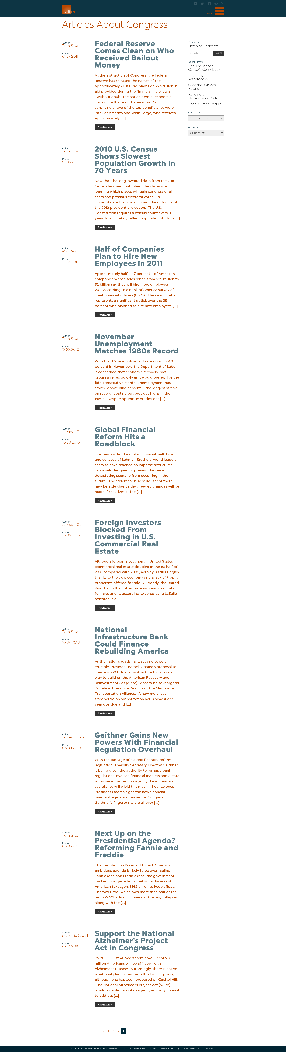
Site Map (209, 1049)
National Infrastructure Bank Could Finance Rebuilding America (132, 641)
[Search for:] (200, 53)
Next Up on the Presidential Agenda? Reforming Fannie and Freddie (136, 844)
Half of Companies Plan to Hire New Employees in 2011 (129, 257)
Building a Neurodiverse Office (204, 96)
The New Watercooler (198, 77)
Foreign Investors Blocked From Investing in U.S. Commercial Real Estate (128, 537)
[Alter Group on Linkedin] (195, 4)
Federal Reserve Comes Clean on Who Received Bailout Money (134, 55)
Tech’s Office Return (205, 104)
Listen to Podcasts (203, 46)
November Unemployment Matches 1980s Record (137, 344)
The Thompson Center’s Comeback (204, 68)
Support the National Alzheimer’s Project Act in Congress (134, 941)
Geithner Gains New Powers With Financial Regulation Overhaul (136, 743)
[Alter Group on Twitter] (202, 4)
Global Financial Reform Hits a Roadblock (125, 437)
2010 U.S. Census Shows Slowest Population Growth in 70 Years (135, 160)
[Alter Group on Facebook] (209, 4)
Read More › (105, 127)
